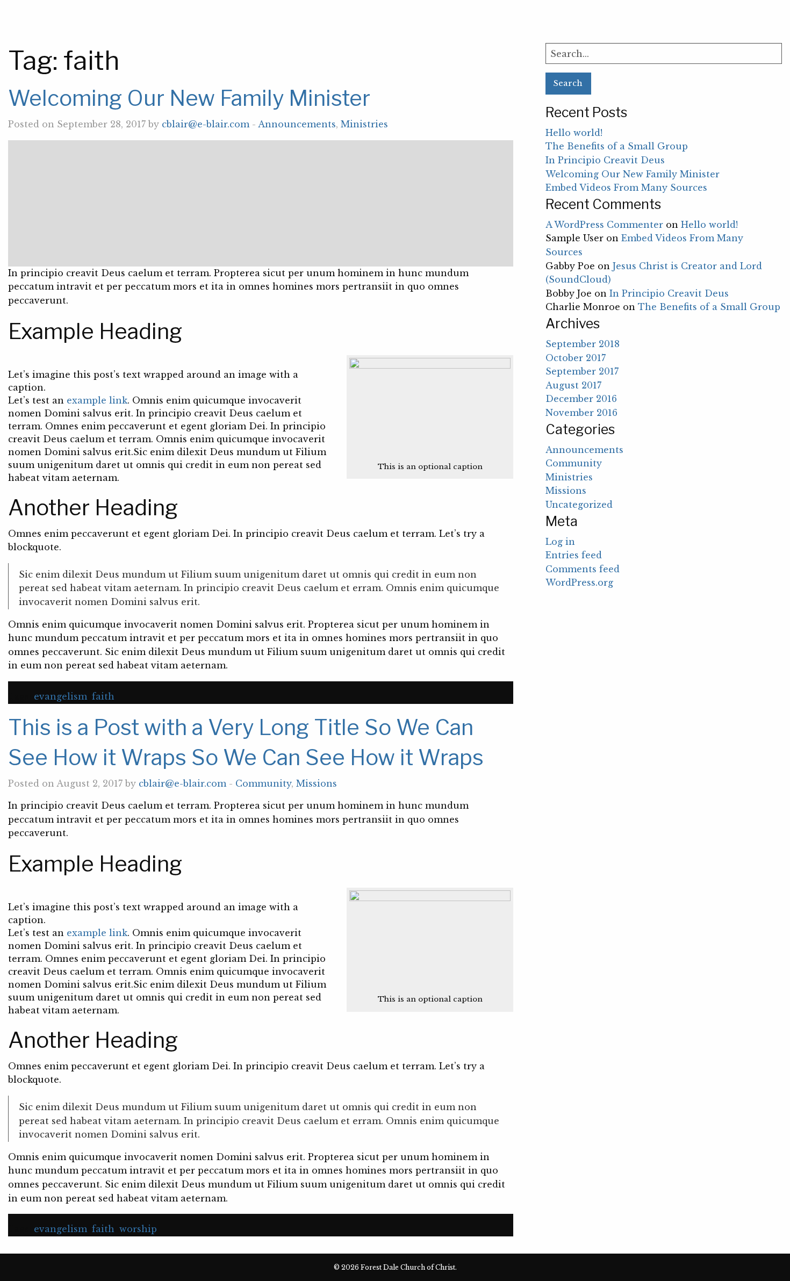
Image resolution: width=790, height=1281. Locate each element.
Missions (316, 783)
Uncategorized (579, 504)
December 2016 (581, 398)
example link (97, 400)
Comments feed (582, 569)
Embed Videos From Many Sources (626, 187)
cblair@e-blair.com (205, 124)
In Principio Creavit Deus (605, 160)
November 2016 (581, 412)
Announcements (297, 124)
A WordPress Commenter (604, 224)
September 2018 (582, 344)
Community (263, 783)
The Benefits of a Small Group (616, 146)
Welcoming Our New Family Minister (189, 98)
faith (103, 696)
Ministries (364, 124)
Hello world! (573, 132)
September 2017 (582, 371)
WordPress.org (579, 582)
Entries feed (573, 555)
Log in (560, 541)
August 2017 (573, 385)
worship (138, 1229)
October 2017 (575, 357)
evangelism (60, 696)
